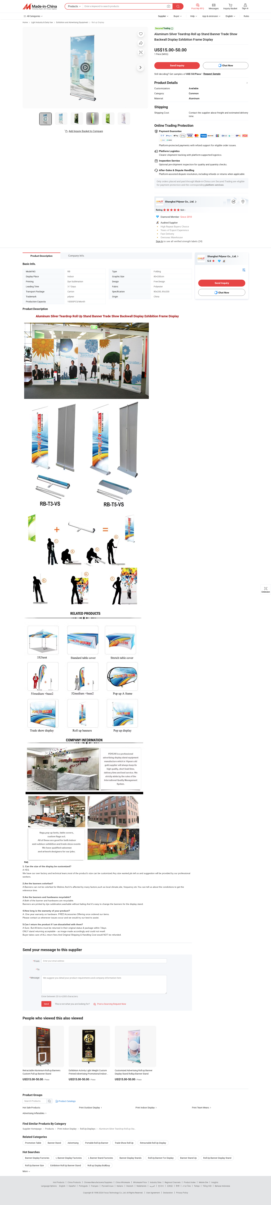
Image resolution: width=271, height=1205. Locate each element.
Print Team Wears (200, 1107)
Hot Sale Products (31, 1107)
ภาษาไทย (187, 1186)
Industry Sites (155, 1182)
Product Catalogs (67, 1101)
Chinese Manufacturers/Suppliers (98, 1182)
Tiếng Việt (207, 1186)
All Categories (33, 16)
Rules (246, 16)
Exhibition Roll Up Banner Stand (65, 1165)
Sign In (159, 241)
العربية (152, 1186)
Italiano (120, 1186)
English (62, 1186)
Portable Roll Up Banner (96, 1142)
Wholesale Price (140, 1182)
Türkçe (196, 1186)
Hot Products (58, 1182)
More (25, 1171)
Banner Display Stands (130, 1157)
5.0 (209, 260)
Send (46, 1003)
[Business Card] (243, 269)
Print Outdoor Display (89, 1107)
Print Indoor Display (145, 1107)
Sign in (245, 8)
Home (25, 22)
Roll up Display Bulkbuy (99, 1165)
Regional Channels (173, 1182)
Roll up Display (98, 22)
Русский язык (107, 1186)
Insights (214, 1182)
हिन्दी (177, 1186)
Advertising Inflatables (33, 1113)
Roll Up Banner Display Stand (217, 1157)
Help (192, 16)
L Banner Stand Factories (100, 1157)
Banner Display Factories (37, 1157)
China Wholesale (123, 1182)
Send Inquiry (177, 65)
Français (94, 1186)
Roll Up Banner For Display (161, 1157)
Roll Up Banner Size (34, 1165)
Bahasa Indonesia (222, 1186)
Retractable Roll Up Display (153, 1142)
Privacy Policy (182, 1192)
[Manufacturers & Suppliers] (40, 6)
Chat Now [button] (227, 65)
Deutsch (129, 1186)
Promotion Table (33, 1142)
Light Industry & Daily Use (42, 22)
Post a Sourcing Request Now (109, 1003)
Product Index (190, 1182)
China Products (74, 1182)
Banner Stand (54, 1142)
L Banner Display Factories (69, 1157)
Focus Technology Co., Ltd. (115, 1192)
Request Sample (212, 73)
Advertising (73, 1142)
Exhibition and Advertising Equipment (72, 22)
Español (72, 1186)
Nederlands (141, 1186)
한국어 (161, 1186)
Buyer (176, 16)
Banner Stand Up (188, 1157)
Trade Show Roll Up (124, 1142)
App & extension (210, 16)
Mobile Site (203, 1182)
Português (83, 1186)
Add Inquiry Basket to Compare (86, 131)
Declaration (168, 1192)
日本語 (170, 1186)
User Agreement (153, 1192)
